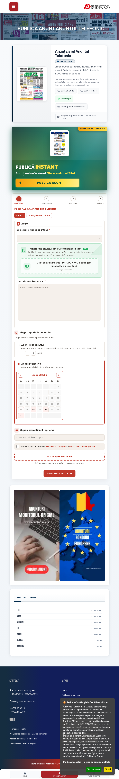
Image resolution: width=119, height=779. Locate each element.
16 (58, 398)
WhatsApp (66, 98)
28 (46, 409)
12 (33, 398)
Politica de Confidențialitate (82, 446)
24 (21, 409)
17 (21, 404)
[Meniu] (13, 6)
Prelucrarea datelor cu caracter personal (28, 734)
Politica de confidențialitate (96, 762)
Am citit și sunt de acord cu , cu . (58, 446)
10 (21, 398)
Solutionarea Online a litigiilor (22, 744)
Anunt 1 (20, 215)
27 (39, 409)
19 (33, 404)
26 (33, 409)
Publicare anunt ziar (71, 695)
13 (39, 398)
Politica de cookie (72, 762)
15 (52, 398)
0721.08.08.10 (67, 91)
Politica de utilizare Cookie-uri (23, 739)
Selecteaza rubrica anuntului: (33, 229)
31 (21, 415)
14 (46, 398)
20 (39, 404)
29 (52, 409)
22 (52, 404)
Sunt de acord (93, 769)
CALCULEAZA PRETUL (57, 473)
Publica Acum (49, 183)
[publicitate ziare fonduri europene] (36, 535)
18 (27, 404)
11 (27, 398)
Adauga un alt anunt (39, 215)
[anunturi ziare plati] (82, 535)
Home (64, 690)
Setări (108, 769)
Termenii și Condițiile (56, 446)
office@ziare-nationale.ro (73, 106)
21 (46, 404)
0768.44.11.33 (90, 91)
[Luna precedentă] (20, 375)
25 (27, 409)
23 (58, 404)
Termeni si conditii (17, 729)
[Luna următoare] (58, 375)
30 (58, 409)
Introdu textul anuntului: (32, 281)
